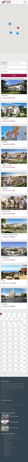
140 (13, 329)
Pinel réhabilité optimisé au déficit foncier (12, 438)
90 (11, 322)
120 (18, 325)
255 (1, 351)
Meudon (4, 304)
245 (18, 347)
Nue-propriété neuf (8, 442)
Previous (3, 87)
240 (13, 347)
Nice (3, 281)
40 (16, 316)
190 (13, 338)
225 (24, 342)
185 (7, 338)
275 (24, 351)
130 (1, 329)
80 (1, 322)
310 (7, 360)
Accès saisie (4, 394)
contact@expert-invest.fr (9, 409)
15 (17, 313)
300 (24, 356)
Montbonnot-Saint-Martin (10, 234)
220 (18, 342)
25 (1, 316)
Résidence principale (8, 437)
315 (13, 360)
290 (13, 356)
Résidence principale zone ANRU (10, 435)
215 (13, 342)
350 (24, 364)
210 (7, 342)
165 (13, 334)
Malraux (5, 446)
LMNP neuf (6, 449)
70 (19, 318)
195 (18, 338)
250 (24, 347)
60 (9, 318)
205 (1, 342)
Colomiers (5, 119)
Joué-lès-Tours (6, 211)
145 (18, 329)
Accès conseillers (5, 392)
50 (26, 316)
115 (13, 325)
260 (7, 351)
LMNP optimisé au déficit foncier (10, 447)
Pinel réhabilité (7, 439)
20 (22, 313)
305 (1, 360)
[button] (18, 27)
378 (1, 373)
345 (18, 364)
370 (18, 369)
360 (7, 369)
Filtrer (14, 75)
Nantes (10, 420)
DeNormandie (7, 453)
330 (1, 364)
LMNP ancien (6, 451)
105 (1, 325)
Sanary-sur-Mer (7, 165)
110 (7, 325)
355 (1, 369)
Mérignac (5, 142)
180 (1, 338)
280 (1, 356)
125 (24, 325)
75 (24, 318)
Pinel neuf (6, 441)
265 (13, 351)
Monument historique (8, 445)
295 (18, 356)
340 (13, 364)
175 (24, 334)
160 (7, 334)
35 (11, 316)
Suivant (5, 373)
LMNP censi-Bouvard (8, 450)
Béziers (10, 415)
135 (7, 329)
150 (24, 329)
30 (6, 316)
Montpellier (5, 257)
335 (7, 364)
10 (12, 313)
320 (18, 360)
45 (21, 316)
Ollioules (5, 188)
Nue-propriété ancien (8, 443)
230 (1, 347)
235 (7, 347)
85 (6, 322)
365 (13, 369)
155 (1, 334)
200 (24, 338)
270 (18, 351)
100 (22, 322)
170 (18, 334)
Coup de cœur (7, 455)
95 (16, 322)
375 (24, 369)
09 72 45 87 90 (6, 407)
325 (24, 360)
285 (7, 356)
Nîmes (10, 426)
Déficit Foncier (7, 454)
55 (3, 318)
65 (14, 318)
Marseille (5, 95)
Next (24, 87)
